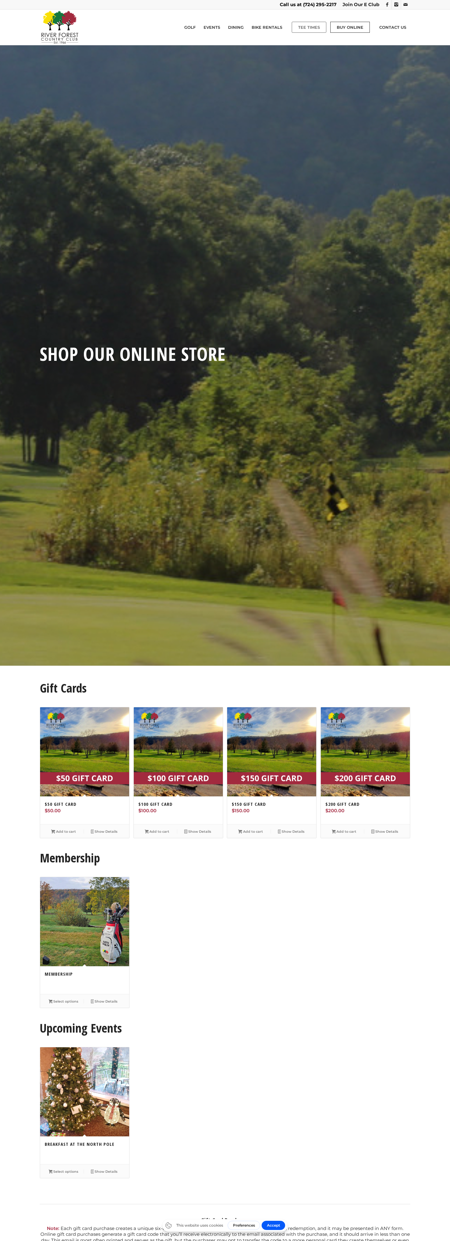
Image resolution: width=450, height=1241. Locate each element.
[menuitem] (359, 4)
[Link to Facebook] (387, 4)
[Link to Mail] (405, 4)
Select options (65, 1001)
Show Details (106, 831)
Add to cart (65, 831)
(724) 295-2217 (319, 4)
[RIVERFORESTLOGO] (60, 27)
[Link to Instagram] (396, 4)
